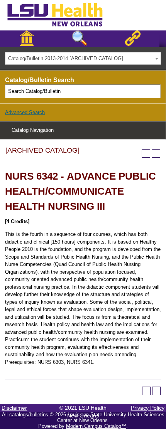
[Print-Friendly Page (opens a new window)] (146, 153)
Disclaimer (14, 408)
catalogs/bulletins (28, 414)
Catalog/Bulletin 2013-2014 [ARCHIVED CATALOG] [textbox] (65, 58)
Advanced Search (25, 112)
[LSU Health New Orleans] (61, 27)
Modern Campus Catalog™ (96, 426)
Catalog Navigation (33, 130)
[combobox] (83, 58)
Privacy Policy (147, 408)
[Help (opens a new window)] (156, 153)
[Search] (154, 91)
